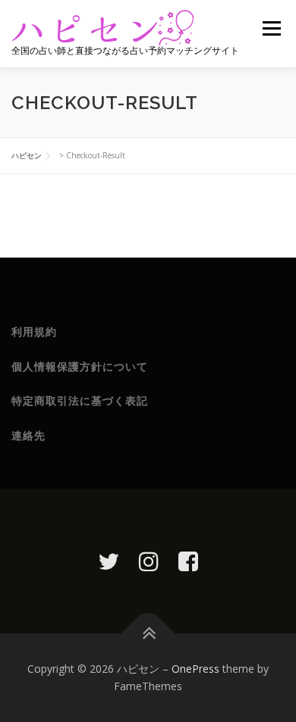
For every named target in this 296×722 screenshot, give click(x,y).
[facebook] (188, 561)
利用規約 (34, 332)
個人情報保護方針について (79, 367)
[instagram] (149, 561)
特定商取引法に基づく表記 (79, 401)
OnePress (195, 668)
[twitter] (108, 561)
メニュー (271, 28)
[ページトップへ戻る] (148, 633)
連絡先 (28, 436)
